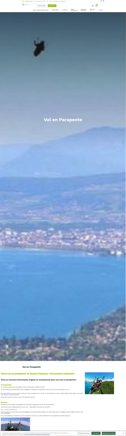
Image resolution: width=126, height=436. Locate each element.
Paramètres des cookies (83, 433)
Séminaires (52, 5)
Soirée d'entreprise (74, 10)
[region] (63, 433)
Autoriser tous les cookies (109, 433)
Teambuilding (55, 9)
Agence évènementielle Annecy (40, 10)
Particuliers (41, 5)
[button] (63, 358)
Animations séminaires (83, 10)
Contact (101, 10)
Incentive (64, 9)
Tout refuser (96, 433)
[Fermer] (123, 433)
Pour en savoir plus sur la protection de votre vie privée (36, 434)
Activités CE (92, 10)
